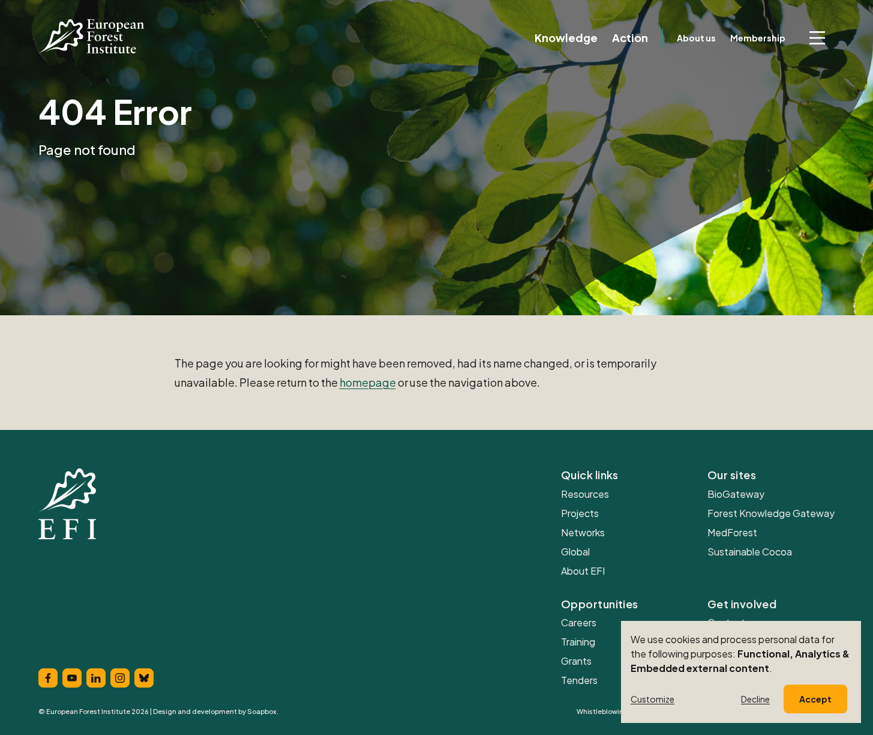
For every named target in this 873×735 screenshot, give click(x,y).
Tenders (579, 680)
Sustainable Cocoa (749, 551)
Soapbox (262, 711)
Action (630, 37)
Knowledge (566, 37)
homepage (368, 382)
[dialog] (741, 672)
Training (578, 641)
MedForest (732, 532)
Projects (580, 513)
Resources (585, 494)
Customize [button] (652, 699)
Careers (578, 622)
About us (696, 37)
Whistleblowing (602, 711)
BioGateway (735, 494)
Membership (757, 37)
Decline (755, 699)
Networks (583, 532)
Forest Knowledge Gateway (771, 513)
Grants (576, 661)
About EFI (583, 570)
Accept (815, 699)
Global (575, 551)
